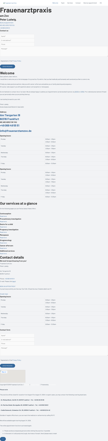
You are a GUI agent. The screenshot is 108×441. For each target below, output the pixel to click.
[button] (6, 22)
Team (62, 3)
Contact (78, 3)
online (82, 92)
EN (101, 3)
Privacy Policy (16, 61)
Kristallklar (52, 384)
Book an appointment (90, 3)
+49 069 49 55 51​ (9, 125)
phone (77, 92)
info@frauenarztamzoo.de (15, 130)
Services (70, 3)
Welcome (55, 3)
